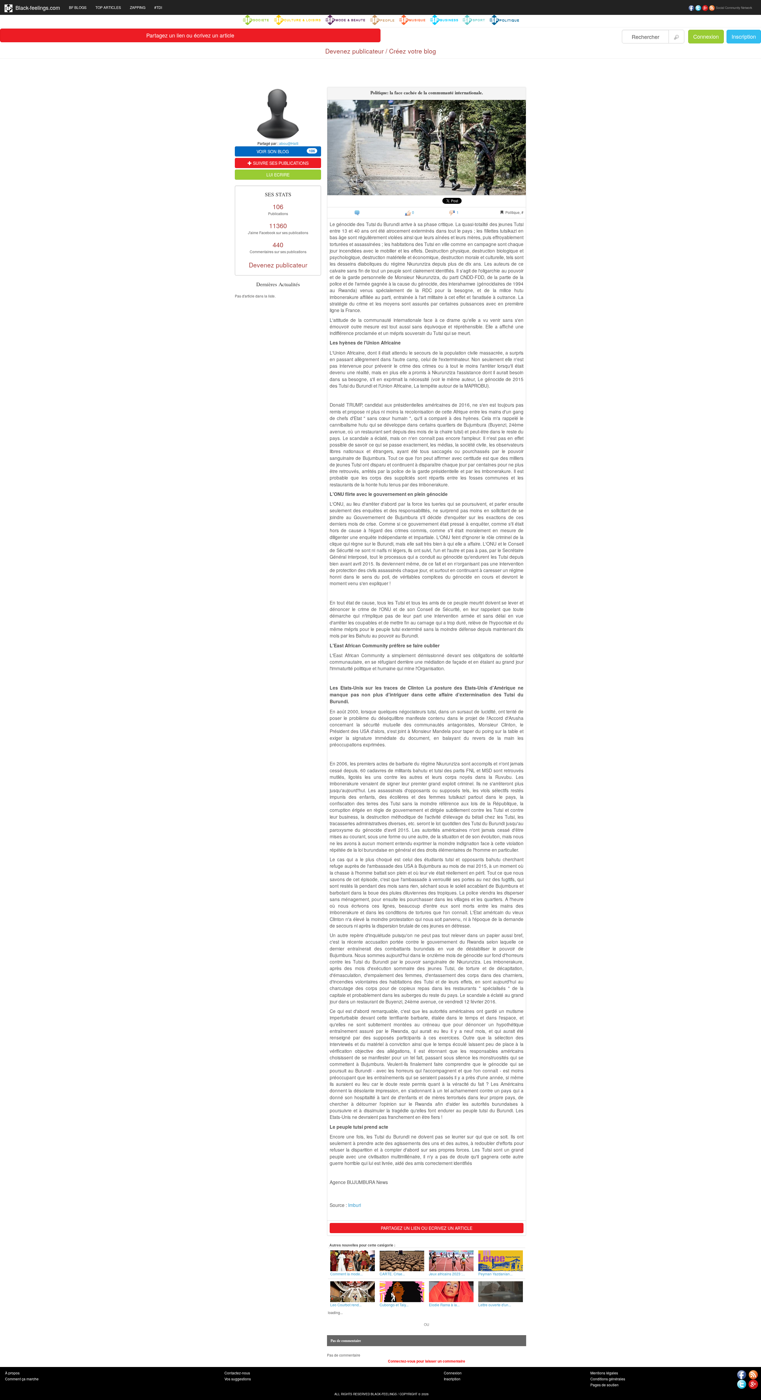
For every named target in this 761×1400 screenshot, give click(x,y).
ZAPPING (137, 7)
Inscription (744, 36)
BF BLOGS (78, 7)
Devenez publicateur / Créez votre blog (380, 50)
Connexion (706, 36)
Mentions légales (604, 1372)
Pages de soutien (604, 1384)
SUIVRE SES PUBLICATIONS (280, 163)
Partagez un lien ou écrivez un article (190, 35)
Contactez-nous (237, 1372)
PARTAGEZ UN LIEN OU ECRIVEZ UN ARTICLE (426, 1228)
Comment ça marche (22, 1378)
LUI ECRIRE (278, 175)
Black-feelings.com (36, 7)
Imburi (354, 1205)
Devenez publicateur (278, 264)
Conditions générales (607, 1378)
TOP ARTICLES (108, 7)
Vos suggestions (237, 1378)
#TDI (158, 7)
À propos (12, 1372)
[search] (676, 36)
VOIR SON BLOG (286, 151)
